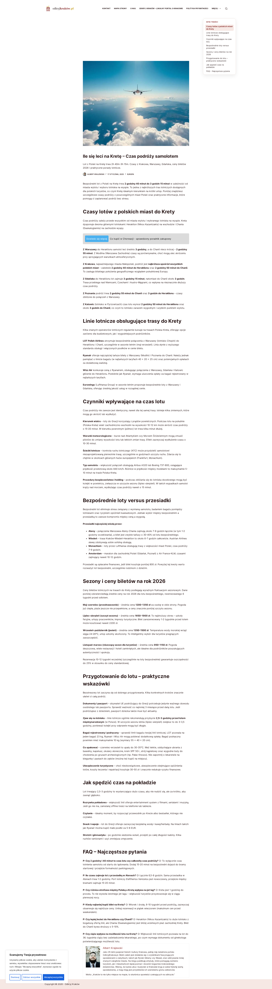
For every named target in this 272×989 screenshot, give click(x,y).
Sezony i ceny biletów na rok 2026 (219, 53)
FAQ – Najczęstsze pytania (218, 71)
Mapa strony (120, 8)
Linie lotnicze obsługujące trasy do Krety (217, 34)
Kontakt (106, 8)
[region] (37, 966)
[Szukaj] (226, 9)
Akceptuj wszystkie (53, 977)
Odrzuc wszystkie (31, 977)
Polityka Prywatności (197, 8)
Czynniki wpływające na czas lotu (219, 40)
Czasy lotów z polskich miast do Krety (219, 27)
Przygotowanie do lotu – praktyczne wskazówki (217, 59)
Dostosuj (15, 977)
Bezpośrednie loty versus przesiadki (217, 46)
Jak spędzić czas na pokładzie (215, 66)
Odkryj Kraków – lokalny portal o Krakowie (161, 8)
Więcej (215, 8)
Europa (130, 174)
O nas (133, 8)
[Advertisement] (136, 38)
